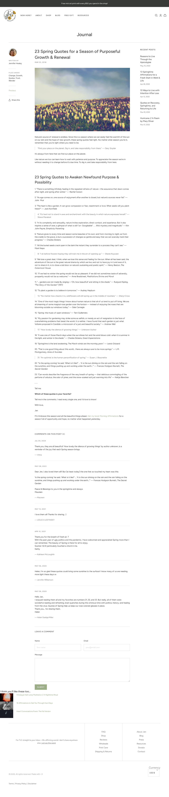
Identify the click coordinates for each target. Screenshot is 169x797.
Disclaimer (32, 784)
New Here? (26, 15)
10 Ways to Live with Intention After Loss (149, 91)
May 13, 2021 (40, 509)
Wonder (12, 81)
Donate (141, 747)
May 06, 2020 (41, 566)
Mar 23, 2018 (40, 62)
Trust (18, 78)
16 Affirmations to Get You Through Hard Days (35, 703)
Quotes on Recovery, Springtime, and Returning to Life (150, 106)
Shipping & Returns (103, 751)
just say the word (48, 743)
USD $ (152, 773)
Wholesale (103, 743)
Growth (19, 75)
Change (12, 75)
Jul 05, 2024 (40, 441)
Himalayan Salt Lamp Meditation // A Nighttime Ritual (37, 695)
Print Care (103, 747)
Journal (84, 34)
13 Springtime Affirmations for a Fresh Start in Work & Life (150, 76)
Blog (57, 15)
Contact (141, 751)
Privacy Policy (20, 784)
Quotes (12, 78)
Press (141, 740)
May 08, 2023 (41, 466)
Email (86, 641)
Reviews (103, 740)
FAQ (103, 732)
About (39, 15)
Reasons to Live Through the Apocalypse (147, 59)
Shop (48, 15)
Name (37, 641)
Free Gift (69, 15)
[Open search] (156, 15)
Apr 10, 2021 (40, 531)
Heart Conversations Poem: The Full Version (34, 711)
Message (38, 655)
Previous (12, 90)
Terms (11, 784)
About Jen (141, 732)
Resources (83, 15)
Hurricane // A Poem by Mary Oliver (149, 119)
